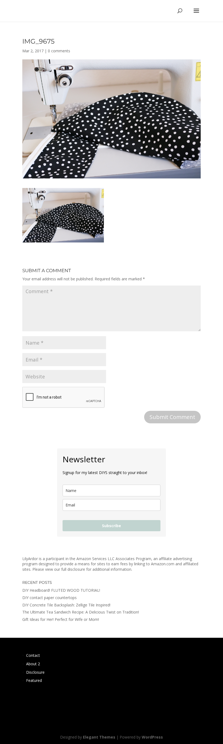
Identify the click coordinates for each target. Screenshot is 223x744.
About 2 (33, 663)
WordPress (152, 737)
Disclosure (35, 672)
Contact (33, 655)
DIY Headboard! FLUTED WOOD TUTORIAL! (61, 590)
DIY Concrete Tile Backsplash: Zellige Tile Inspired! (66, 605)
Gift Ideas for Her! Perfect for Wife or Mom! (60, 619)
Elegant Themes (99, 737)
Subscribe (111, 525)
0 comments (59, 50)
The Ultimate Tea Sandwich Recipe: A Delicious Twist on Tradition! (80, 612)
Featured (34, 680)
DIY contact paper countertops (49, 597)
